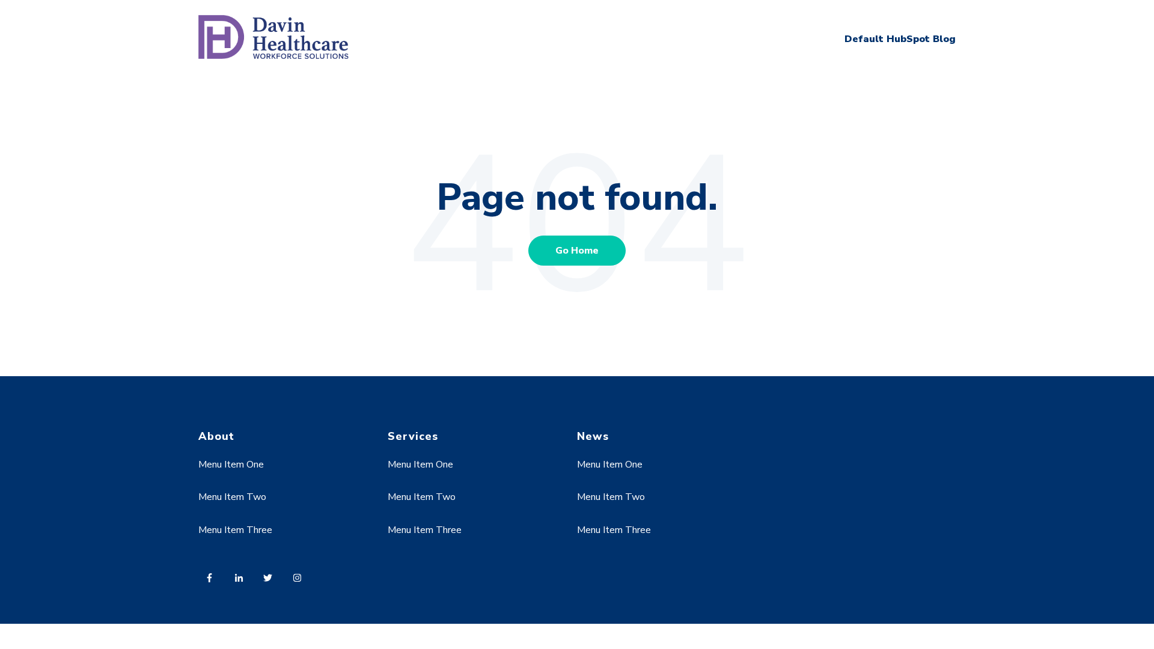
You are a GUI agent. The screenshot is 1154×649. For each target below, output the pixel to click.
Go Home (577, 250)
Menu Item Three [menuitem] (235, 530)
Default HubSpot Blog (900, 39)
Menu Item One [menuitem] (231, 464)
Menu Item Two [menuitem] (232, 497)
